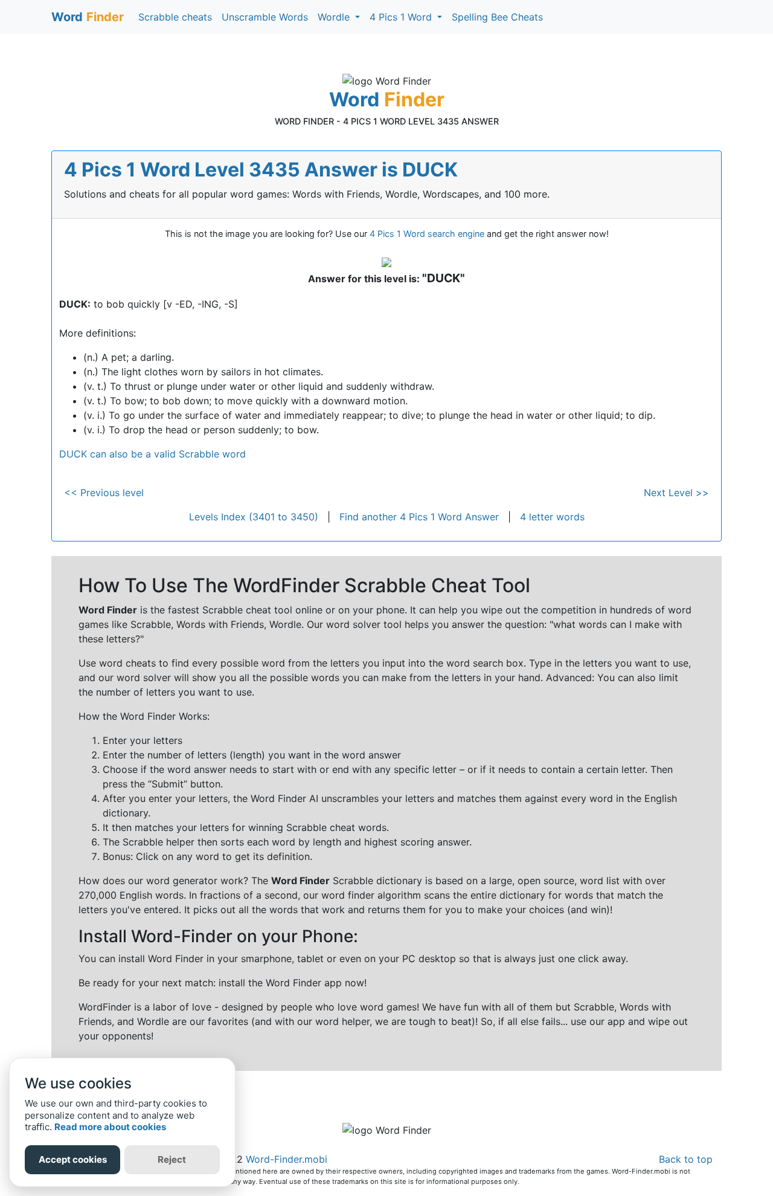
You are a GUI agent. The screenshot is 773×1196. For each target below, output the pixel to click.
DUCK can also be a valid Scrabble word (152, 454)
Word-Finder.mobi (286, 1159)
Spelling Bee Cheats (497, 17)
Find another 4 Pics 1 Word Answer (419, 517)
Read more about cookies (110, 1127)
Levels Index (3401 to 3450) (253, 517)
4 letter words (552, 517)
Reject (172, 1159)
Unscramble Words (265, 17)
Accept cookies (73, 1159)
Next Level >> (676, 492)
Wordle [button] (335, 17)
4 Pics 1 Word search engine (427, 233)
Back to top (686, 1159)
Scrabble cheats (175, 17)
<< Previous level (104, 492)
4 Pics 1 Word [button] (402, 17)
